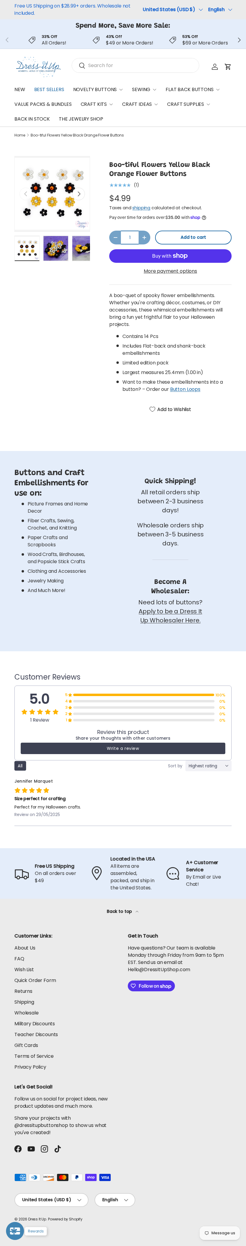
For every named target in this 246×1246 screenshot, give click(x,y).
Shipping (24, 1002)
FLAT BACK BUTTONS (189, 89)
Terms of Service (33, 1056)
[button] (228, 66)
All (20, 766)
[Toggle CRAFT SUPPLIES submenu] (208, 104)
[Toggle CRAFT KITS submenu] (111, 104)
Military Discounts (34, 1023)
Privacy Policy (30, 1066)
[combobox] (135, 65)
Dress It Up (37, 1219)
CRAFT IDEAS (137, 104)
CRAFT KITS (94, 104)
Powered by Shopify (65, 1219)
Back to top (120, 911)
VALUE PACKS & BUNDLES (43, 104)
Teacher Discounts (36, 1034)
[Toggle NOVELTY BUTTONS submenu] (120, 89)
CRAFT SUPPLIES (185, 104)
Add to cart (193, 237)
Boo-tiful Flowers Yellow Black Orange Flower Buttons (77, 135)
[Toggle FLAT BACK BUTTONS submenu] (217, 89)
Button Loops (185, 389)
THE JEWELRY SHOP (81, 118)
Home (19, 135)
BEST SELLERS (49, 89)
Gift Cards (26, 1045)
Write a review (123, 748)
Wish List (24, 969)
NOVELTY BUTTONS (95, 89)
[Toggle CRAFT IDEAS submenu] (156, 104)
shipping (141, 208)
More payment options (170, 271)
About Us (24, 947)
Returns (23, 991)
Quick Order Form (35, 980)
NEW (19, 89)
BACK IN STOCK (32, 118)
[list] (52, 194)
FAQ (19, 958)
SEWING (141, 89)
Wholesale (26, 1012)
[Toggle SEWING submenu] (154, 89)
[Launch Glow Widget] (15, 1231)
